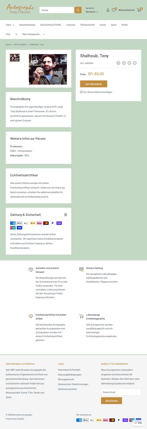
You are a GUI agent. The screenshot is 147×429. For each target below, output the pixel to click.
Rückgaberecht (66, 379)
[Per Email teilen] (135, 63)
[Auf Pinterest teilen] (124, 63)
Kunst (103, 24)
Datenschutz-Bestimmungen (73, 384)
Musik (125, 24)
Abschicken (111, 400)
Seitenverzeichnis (67, 388)
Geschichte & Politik (50, 24)
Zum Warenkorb (93, 83)
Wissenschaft (87, 24)
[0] (139, 10)
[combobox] (56, 10)
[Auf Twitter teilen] (129, 63)
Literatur (70, 24)
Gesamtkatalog (27, 24)
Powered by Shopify (15, 418)
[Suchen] (78, 10)
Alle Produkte (20, 44)
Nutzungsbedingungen (69, 374)
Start (8, 24)
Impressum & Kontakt (69, 369)
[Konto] (108, 10)
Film (8, 34)
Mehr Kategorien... (32, 34)
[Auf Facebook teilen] (118, 63)
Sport (114, 24)
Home (8, 44)
